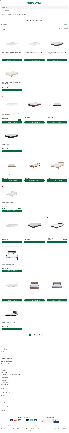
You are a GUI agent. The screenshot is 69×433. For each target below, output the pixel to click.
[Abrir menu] (11, 3)
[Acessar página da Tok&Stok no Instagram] (33, 343)
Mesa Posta (4, 402)
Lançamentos (22, 14)
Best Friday (3, 388)
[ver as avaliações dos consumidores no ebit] (43, 421)
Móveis (3, 14)
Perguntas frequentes (5, 353)
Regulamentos (4, 370)
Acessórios (8, 14)
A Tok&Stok (3, 380)
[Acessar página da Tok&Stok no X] (40, 343)
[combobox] (14, 30)
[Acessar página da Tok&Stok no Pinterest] (36, 343)
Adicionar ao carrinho (12, 60)
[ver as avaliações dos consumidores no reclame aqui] (50, 421)
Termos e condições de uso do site (8, 365)
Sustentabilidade (4, 384)
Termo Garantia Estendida (6, 358)
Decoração (3, 399)
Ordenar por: (4, 29)
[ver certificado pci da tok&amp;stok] (56, 421)
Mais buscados (4, 406)
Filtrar (64, 24)
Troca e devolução (5, 368)
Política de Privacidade (6, 363)
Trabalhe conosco (5, 382)
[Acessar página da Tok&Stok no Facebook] (29, 343)
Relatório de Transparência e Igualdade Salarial (11, 374)
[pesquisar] (66, 7)
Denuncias (3, 356)
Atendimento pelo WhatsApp (7, 351)
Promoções (15, 14)
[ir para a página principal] (34, 3)
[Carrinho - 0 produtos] (67, 3)
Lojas (2, 386)
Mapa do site (4, 372)
